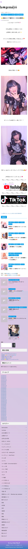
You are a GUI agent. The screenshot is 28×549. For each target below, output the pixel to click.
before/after (5, 427)
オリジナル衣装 (11, 213)
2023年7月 (3, 407)
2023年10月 (4, 402)
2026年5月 (3, 375)
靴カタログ (4, 533)
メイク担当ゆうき (6, 488)
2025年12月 (4, 380)
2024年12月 (4, 385)
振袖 (3, 502)
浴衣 (3, 508)
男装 (3, 513)
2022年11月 (4, 418)
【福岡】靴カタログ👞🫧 (14, 300)
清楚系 (3, 511)
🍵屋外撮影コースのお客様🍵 (15, 246)
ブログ (3, 474)
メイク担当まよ (5, 486)
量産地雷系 (19, 213)
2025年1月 (3, 384)
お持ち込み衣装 (5, 438)
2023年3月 (3, 412)
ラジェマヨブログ (14, 543)
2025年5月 (3, 383)
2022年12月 (4, 417)
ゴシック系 (4, 466)
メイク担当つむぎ (6, 483)
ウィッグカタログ (6, 444)
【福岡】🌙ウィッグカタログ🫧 (16, 291)
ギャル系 (4, 458)
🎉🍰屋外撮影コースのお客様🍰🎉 (12, 275)
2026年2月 (3, 378)
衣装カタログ (5, 527)
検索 (2, 342)
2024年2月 (3, 397)
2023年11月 (4, 401)
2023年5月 (3, 410)
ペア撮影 (4, 477)
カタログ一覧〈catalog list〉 (8, 452)
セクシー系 (4, 472)
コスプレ (4, 460)
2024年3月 (3, 395)
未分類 (15, 213)
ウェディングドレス (6, 446)
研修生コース (5, 519)
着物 (3, 516)
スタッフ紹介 (5, 469)
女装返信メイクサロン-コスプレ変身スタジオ (14, 545)
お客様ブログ (4, 213)
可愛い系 (4, 491)
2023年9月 (3, 404)
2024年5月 (3, 392)
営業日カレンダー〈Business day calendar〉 (12, 494)
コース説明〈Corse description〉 (10, 463)
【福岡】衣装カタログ (13, 309)
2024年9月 (3, 387)
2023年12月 (4, 400)
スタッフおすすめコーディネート (16, 281)
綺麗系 (3, 525)
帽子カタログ (5, 499)
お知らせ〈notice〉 (6, 441)
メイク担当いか (5, 480)
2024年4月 (3, 394)
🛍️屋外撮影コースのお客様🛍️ (11, 273)
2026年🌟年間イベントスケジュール (17, 318)
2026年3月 (3, 377)
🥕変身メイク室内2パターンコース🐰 (17, 268)
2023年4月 (3, 411)
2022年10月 (4, 420)
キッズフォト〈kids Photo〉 (8, 455)
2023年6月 (3, 408)
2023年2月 (3, 414)
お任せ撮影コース (6, 433)
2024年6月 (3, 391)
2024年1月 (3, 398)
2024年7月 (3, 390)
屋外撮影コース (5, 497)
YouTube (4, 430)
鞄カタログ (4, 536)
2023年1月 (3, 415)
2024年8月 (3, 388)
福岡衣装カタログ (6, 522)
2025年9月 (3, 381)
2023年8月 (3, 405)
